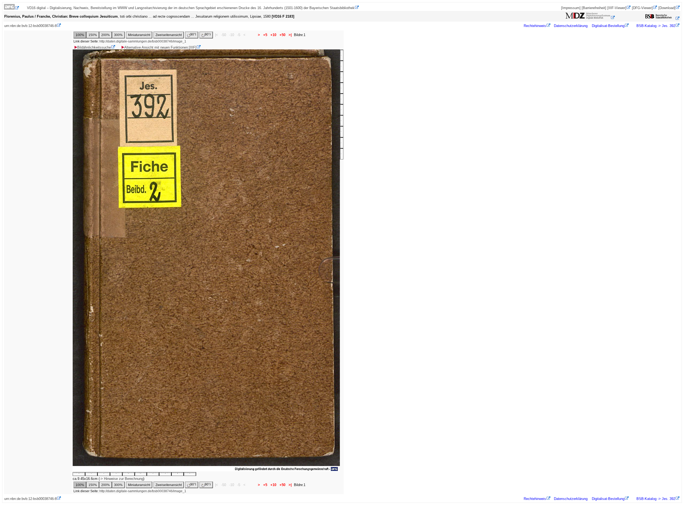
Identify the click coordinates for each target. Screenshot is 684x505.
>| (290, 35)
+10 (273, 35)
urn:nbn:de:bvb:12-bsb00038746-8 (30, 26)
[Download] (666, 8)
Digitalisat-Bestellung (608, 26)
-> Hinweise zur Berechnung (121, 479)
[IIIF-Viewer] (616, 8)
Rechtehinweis (535, 26)
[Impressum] (571, 8)
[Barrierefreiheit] (594, 8)
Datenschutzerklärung (571, 26)
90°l (193, 34)
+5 (265, 35)
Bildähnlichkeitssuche (94, 47)
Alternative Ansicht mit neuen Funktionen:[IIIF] (160, 47)
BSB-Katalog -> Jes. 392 (655, 26)
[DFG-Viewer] (642, 8)
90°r (208, 34)
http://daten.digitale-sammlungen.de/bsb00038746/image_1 (142, 41)
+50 (282, 35)
